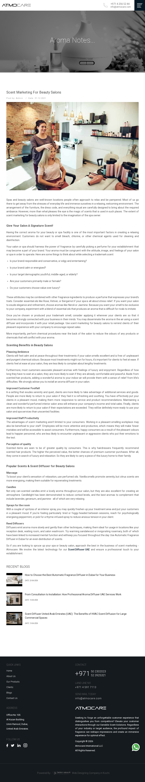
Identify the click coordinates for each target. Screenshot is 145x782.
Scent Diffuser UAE (79, 549)
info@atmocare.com (121, 7)
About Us (11, 676)
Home (124, 66)
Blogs (9, 692)
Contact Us (12, 698)
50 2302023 (98, 671)
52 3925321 (98, 675)
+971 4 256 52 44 (120, 4)
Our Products (13, 682)
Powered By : (53, 772)
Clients (9, 687)
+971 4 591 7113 (85, 687)
